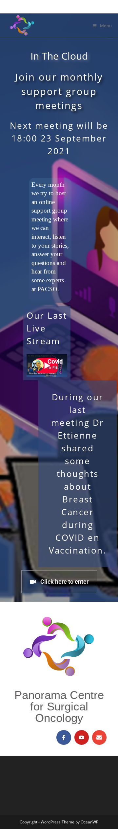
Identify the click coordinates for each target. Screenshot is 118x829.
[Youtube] (81, 737)
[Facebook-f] (63, 737)
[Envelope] (99, 737)
